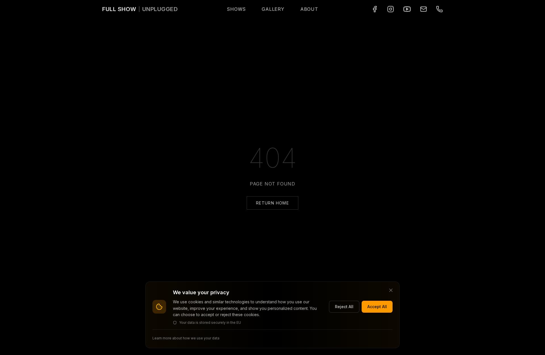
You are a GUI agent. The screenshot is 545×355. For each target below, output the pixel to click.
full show (119, 9)
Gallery (273, 9)
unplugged (160, 9)
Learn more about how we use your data (185, 338)
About (309, 9)
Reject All (344, 306)
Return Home (272, 203)
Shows (236, 9)
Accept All (377, 306)
